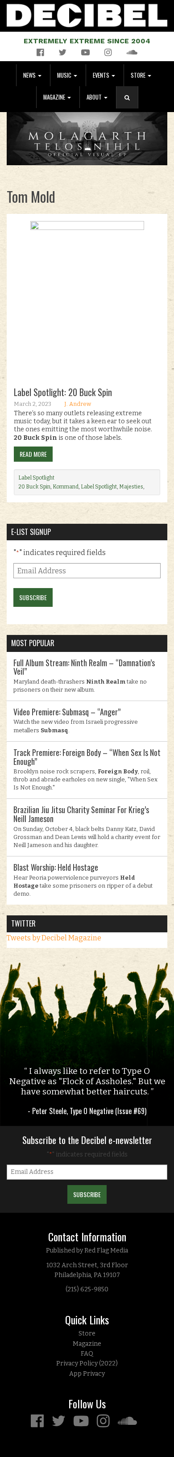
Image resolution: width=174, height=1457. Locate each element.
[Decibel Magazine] (87, 13)
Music (65, 75)
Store (139, 75)
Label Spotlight (36, 478)
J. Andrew (77, 404)
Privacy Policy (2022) (87, 1363)
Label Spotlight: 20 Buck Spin (63, 392)
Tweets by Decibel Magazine (54, 938)
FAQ (87, 1353)
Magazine (54, 97)
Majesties (131, 487)
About (95, 97)
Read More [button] (33, 454)
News (30, 75)
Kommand (66, 487)
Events (102, 75)
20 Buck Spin (34, 487)
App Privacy (87, 1374)
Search (130, 106)
